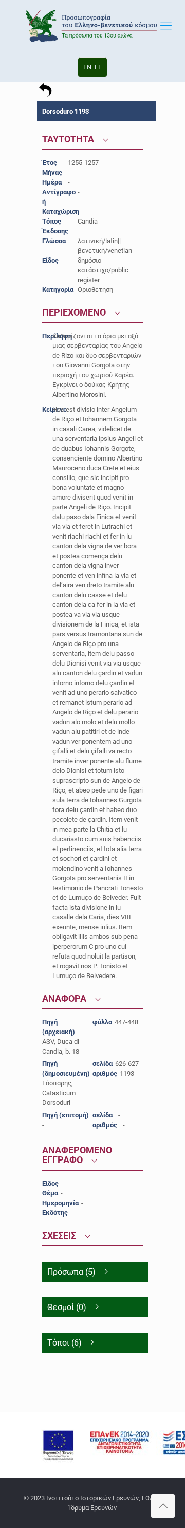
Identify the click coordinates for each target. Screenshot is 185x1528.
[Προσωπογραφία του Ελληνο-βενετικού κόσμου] (92, 25)
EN (87, 67)
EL (98, 67)
